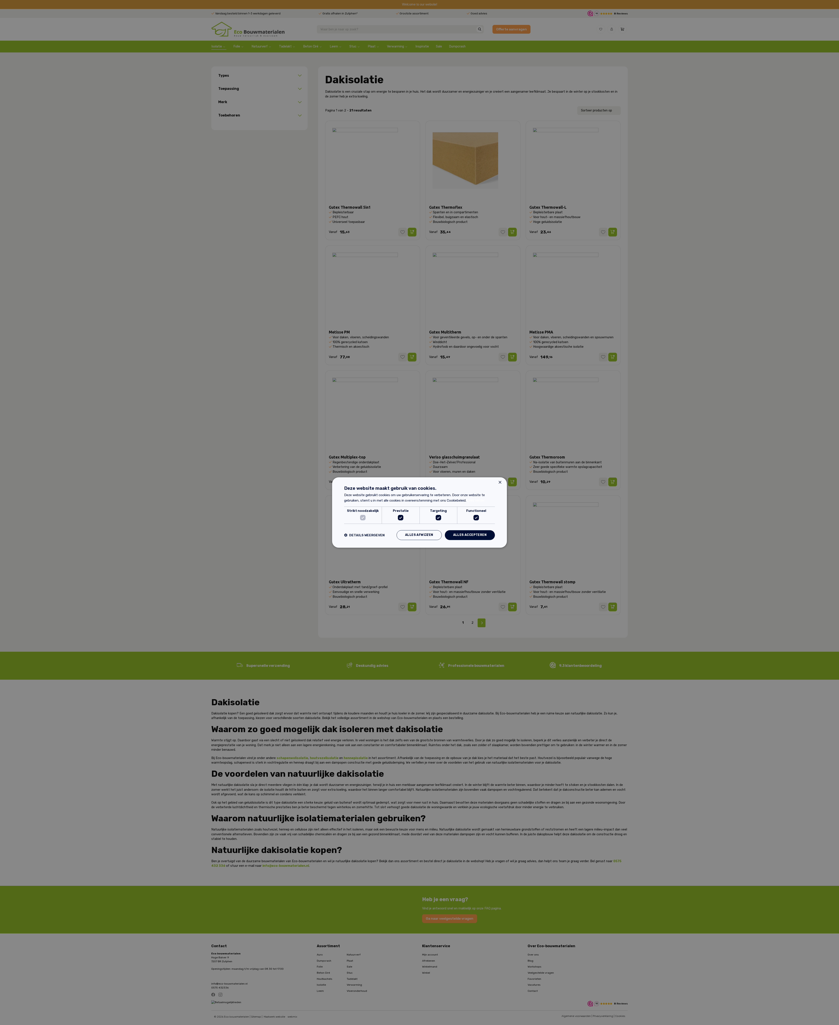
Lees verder (476, 500)
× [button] (499, 482)
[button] (364, 535)
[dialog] (419, 512)
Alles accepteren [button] (470, 535)
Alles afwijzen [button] (419, 535)
